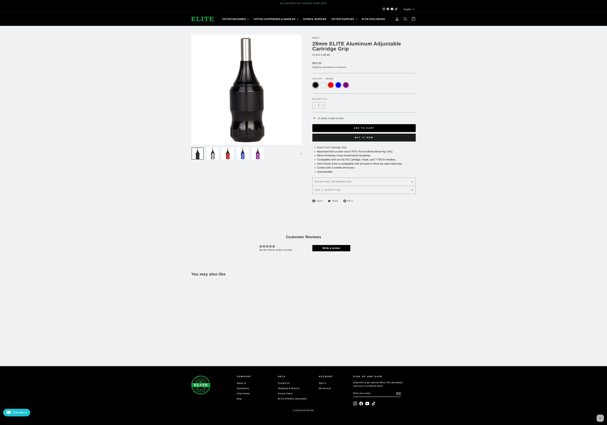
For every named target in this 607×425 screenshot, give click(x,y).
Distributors (243, 388)
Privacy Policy (285, 393)
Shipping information (333, 181)
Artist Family (243, 393)
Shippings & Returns (289, 388)
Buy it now (364, 137)
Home (315, 38)
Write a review (331, 248)
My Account (325, 388)
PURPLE (346, 85)
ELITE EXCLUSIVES (373, 19)
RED (331, 85)
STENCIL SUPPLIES (315, 19)
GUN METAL (323, 85)
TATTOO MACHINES (234, 19)
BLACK (315, 85)
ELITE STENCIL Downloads (292, 399)
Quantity (320, 99)
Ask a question (328, 190)
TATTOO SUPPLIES (343, 19)
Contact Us (284, 383)
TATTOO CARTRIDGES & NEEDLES (275, 19)
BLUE (338, 85)
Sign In (322, 383)
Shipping (317, 67)
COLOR (322, 78)
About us (241, 383)
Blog (239, 399)
